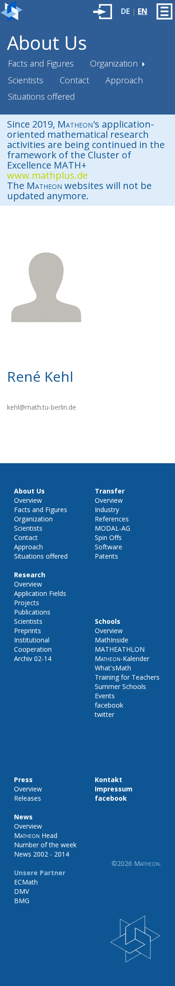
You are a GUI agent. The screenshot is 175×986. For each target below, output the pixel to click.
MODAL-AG (112, 528)
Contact (74, 80)
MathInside (111, 639)
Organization (115, 63)
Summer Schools (120, 686)
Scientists (25, 80)
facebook (109, 705)
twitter (104, 714)
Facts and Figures (41, 63)
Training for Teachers (127, 677)
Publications (32, 612)
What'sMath (113, 667)
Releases (27, 798)
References (112, 518)
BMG (21, 900)
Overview (28, 500)
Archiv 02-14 (32, 658)
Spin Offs (108, 537)
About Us (47, 42)
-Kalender (122, 658)
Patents (106, 556)
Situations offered (41, 96)
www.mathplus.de (47, 175)
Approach (124, 80)
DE (125, 11)
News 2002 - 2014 (41, 854)
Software (108, 546)
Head (35, 835)
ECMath (26, 882)
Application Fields (40, 593)
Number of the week (45, 844)
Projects (26, 602)
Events (105, 695)
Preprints (27, 630)
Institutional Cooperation (33, 644)
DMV (21, 891)
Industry (107, 509)
